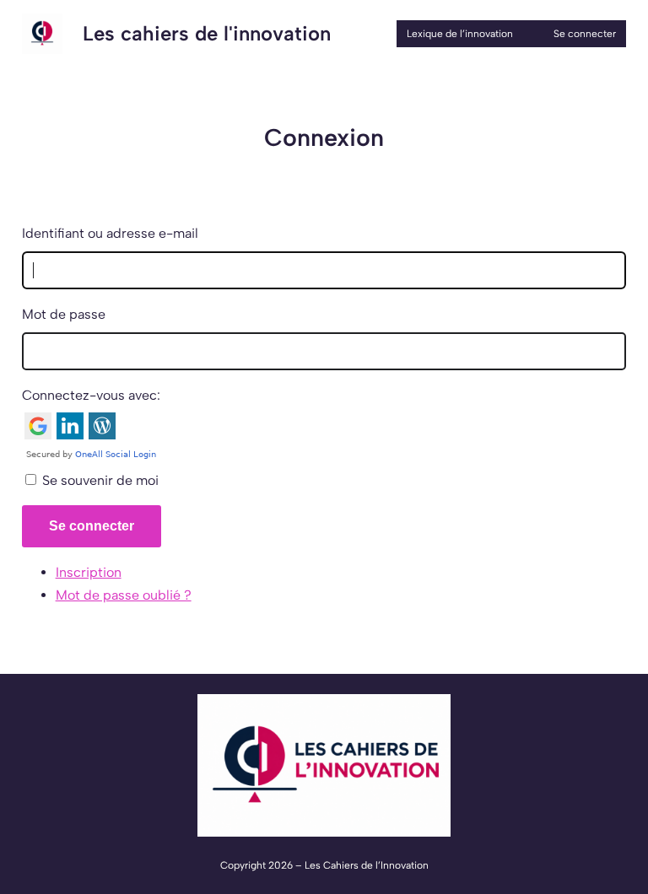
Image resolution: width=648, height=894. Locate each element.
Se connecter (91, 526)
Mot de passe (63, 314)
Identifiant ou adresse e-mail (110, 233)
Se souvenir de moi (100, 480)
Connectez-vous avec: (91, 395)
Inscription (89, 572)
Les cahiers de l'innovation (207, 33)
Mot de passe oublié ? (124, 595)
